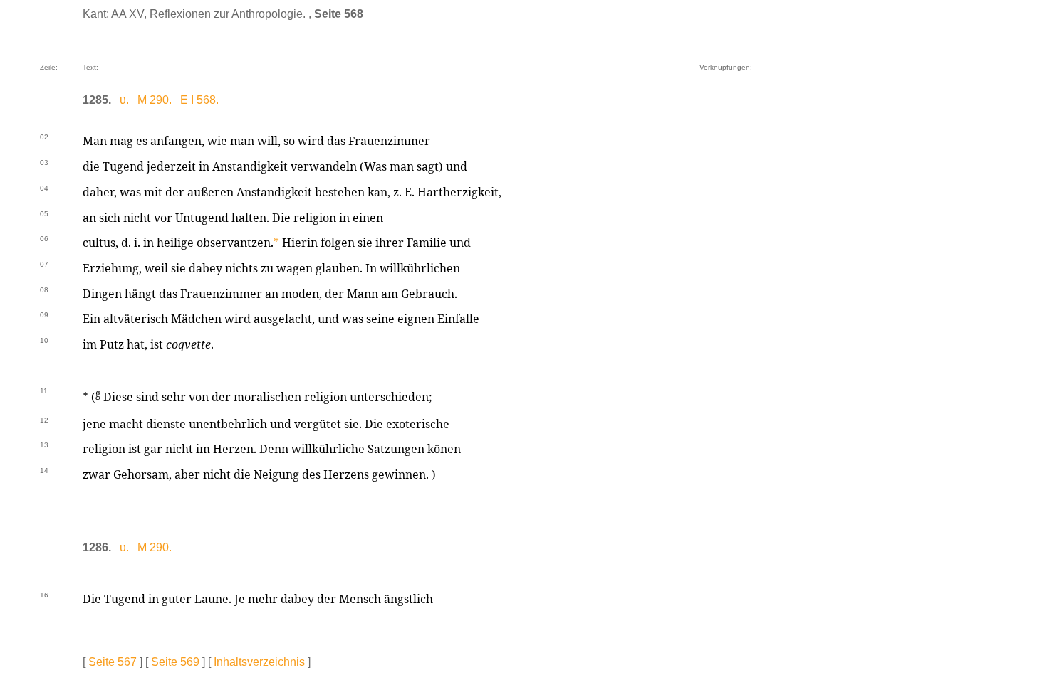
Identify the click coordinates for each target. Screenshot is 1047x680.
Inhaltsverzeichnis (259, 662)
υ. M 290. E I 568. (169, 100)
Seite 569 (175, 662)
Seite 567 (112, 662)
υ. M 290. (146, 547)
